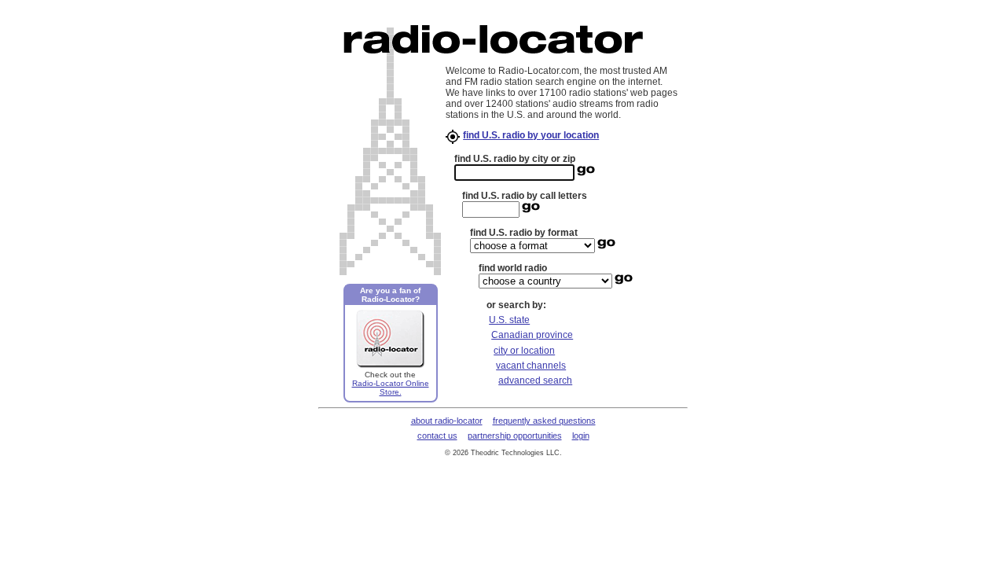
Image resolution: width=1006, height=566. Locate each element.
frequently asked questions (544, 420)
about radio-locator (447, 420)
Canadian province (532, 334)
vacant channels (531, 365)
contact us (437, 435)
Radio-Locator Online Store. (390, 387)
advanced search (535, 380)
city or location (524, 350)
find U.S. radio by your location (531, 135)
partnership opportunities (515, 435)
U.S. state (509, 319)
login (580, 435)
